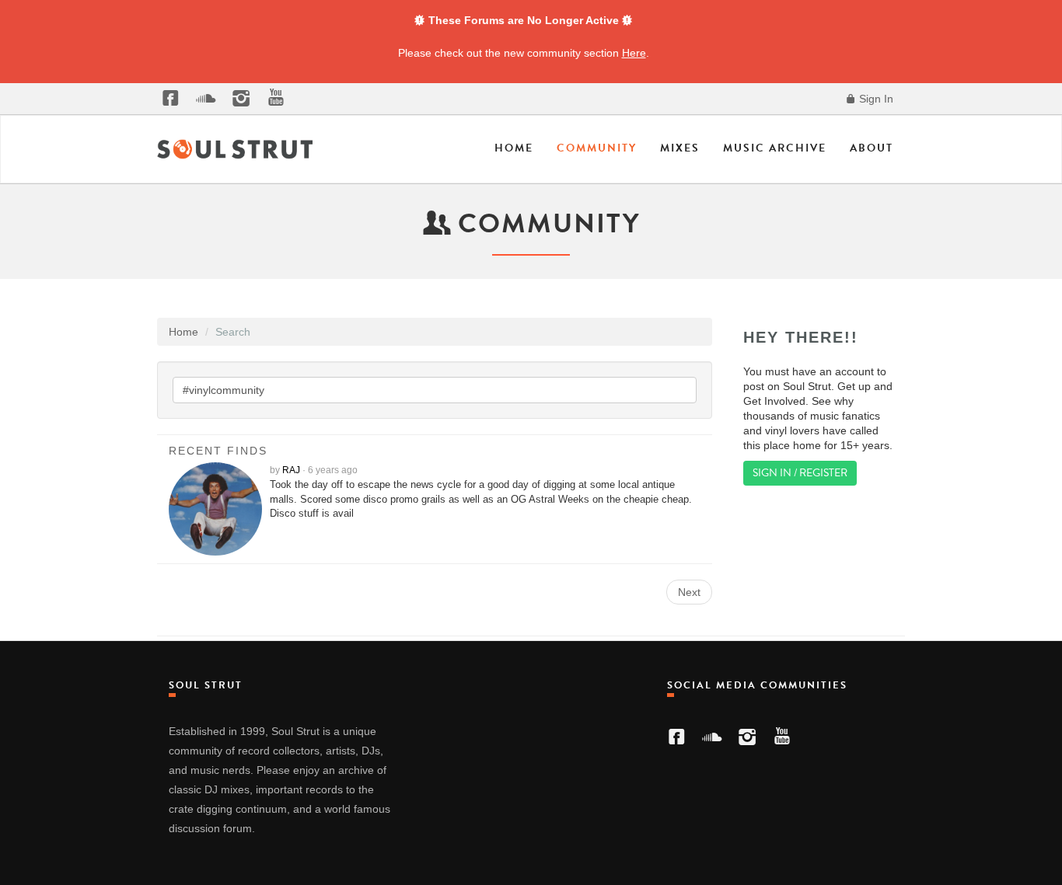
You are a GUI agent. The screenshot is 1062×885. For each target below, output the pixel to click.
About (871, 148)
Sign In (874, 98)
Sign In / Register (800, 473)
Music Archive (774, 148)
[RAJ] (219, 509)
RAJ (291, 470)
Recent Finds (218, 450)
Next (689, 592)
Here (634, 53)
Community (597, 148)
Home (513, 148)
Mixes (680, 148)
